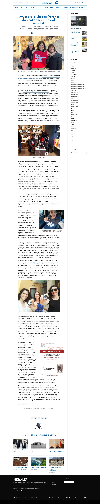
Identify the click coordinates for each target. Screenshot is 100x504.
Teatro (72, 136)
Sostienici (21, 2)
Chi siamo (15, 2)
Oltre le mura (49, 7)
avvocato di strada (28, 408)
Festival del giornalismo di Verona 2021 (78, 86)
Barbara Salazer (16, 451)
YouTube (83, 497)
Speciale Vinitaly (74, 126)
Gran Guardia (73, 90)
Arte (71, 64)
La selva (72, 104)
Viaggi (72, 140)
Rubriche (58, 7)
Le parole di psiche (74, 106)
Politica (72, 122)
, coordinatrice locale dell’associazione (36, 92)
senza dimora (50, 408)
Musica (72, 116)
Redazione (54, 484)
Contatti (26, 2)
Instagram (34, 497)
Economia (73, 76)
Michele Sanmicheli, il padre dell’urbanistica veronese (75, 32)
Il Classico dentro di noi (75, 92)
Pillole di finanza (74, 120)
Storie (72, 132)
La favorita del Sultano (20, 450)
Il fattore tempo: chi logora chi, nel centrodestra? (55, 469)
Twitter (51, 497)
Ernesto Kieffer (37, 33)
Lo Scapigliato (52, 472)
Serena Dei (52, 453)
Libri (71, 108)
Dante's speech (74, 74)
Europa (72, 80)
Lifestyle (72, 110)
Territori (72, 138)
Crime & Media (73, 70)
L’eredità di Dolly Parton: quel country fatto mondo (75, 44)
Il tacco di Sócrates (74, 96)
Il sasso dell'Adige (74, 94)
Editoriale (31, 2)
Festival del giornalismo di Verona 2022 (78, 88)
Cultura (32, 7)
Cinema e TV (73, 68)
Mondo (72, 112)
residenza (43, 408)
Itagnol (72, 98)
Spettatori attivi (74, 128)
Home (16, 7)
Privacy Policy (54, 486)
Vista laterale (73, 142)
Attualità (24, 7)
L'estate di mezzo (74, 100)
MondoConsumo (74, 114)
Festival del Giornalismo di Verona (74, 7)
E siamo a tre (35, 450)
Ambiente (73, 62)
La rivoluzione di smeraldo (38, 467)
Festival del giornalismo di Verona (77, 84)
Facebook (17, 497)
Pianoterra (73, 118)
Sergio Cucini (34, 451)
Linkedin (67, 497)
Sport (39, 7)
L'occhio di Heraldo (74, 102)
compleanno (36, 408)
